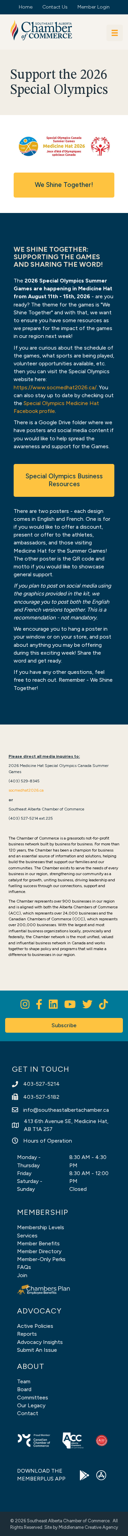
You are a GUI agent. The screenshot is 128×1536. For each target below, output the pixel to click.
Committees (32, 1397)
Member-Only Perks (41, 1259)
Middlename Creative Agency (88, 1527)
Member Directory (39, 1251)
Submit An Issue (37, 1350)
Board (24, 1389)
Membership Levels (40, 1227)
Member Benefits (38, 1243)
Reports (27, 1334)
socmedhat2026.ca (26, 790)
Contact (27, 1413)
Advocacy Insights (40, 1342)
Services (27, 1235)
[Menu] (114, 33)
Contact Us (55, 7)
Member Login (93, 7)
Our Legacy (31, 1405)
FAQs (24, 1267)
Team (23, 1381)
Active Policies (35, 1326)
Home (25, 7)
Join (22, 1275)
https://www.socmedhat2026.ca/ (55, 387)
